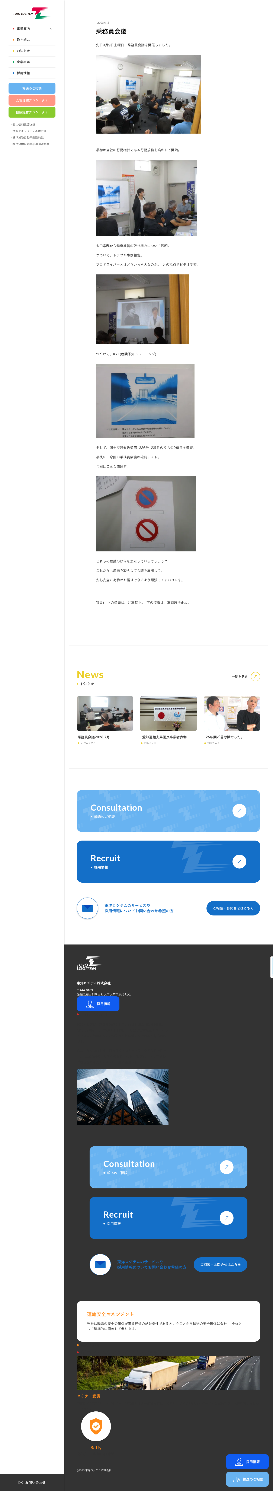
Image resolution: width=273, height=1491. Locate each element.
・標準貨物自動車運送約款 (27, 137)
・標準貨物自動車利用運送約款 (29, 144)
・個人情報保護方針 (22, 124)
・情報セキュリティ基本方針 (28, 131)
